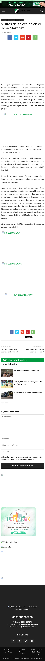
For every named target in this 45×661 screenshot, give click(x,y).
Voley (37, 654)
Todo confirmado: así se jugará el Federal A (34, 350)
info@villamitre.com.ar (28, 624)
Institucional (20, 20)
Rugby (39, 652)
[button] (42, 11)
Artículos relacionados (15, 360)
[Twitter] (25, 641)
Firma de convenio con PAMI (26, 370)
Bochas (4, 652)
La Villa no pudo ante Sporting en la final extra (10, 350)
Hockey (33, 650)
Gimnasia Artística (22, 650)
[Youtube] (32, 641)
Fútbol (10, 652)
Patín (34, 652)
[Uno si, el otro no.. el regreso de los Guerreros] (7, 384)
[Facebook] (13, 641)
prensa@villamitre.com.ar (25, 627)
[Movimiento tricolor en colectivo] (7, 395)
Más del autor (10, 364)
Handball (22, 654)
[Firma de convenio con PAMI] (7, 373)
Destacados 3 (11, 20)
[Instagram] (19, 641)
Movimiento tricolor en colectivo (28, 392)
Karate (40, 650)
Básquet (4, 20)
